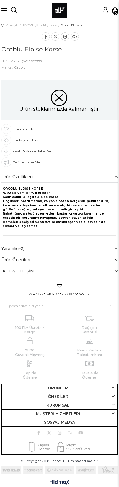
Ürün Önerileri (15, 259)
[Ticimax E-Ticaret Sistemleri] (59, 483)
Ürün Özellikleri (17, 176)
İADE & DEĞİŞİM (17, 271)
